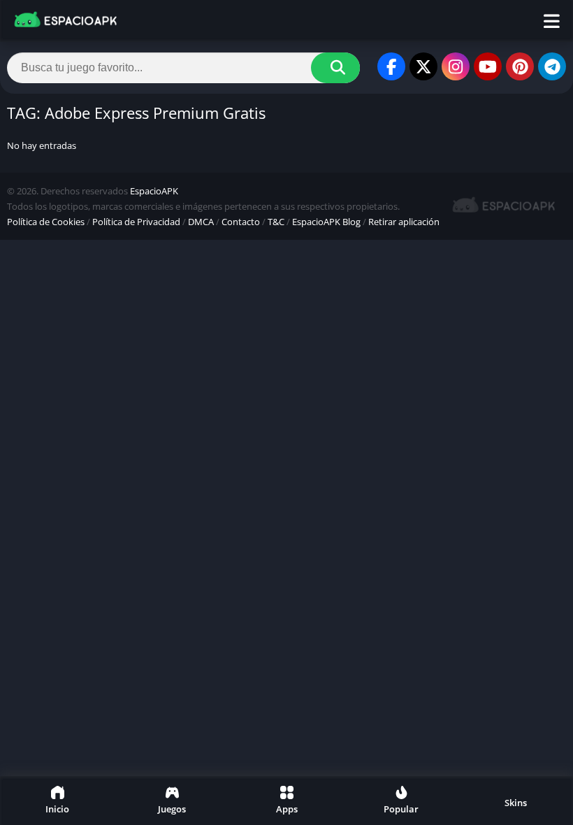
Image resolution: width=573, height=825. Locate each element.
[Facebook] (391, 66)
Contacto (241, 221)
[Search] (335, 67)
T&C (276, 221)
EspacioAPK (154, 191)
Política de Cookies (46, 221)
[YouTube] (488, 66)
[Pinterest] (520, 66)
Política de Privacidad (136, 221)
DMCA (201, 221)
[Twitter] (423, 66)
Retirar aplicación (404, 221)
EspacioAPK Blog (326, 221)
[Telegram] (552, 66)
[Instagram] (456, 66)
